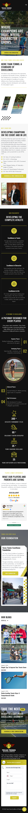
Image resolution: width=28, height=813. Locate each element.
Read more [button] (5, 518)
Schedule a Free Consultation (11, 52)
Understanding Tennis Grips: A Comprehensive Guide (10, 694)
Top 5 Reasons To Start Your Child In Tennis (13, 635)
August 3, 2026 (7, 630)
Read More (5, 640)
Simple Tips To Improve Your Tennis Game (13, 667)
